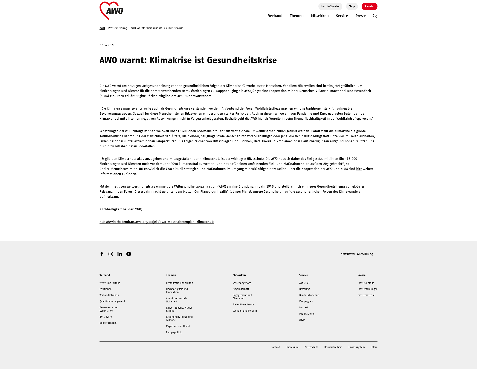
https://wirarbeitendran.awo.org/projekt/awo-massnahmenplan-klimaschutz (157, 222)
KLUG (104, 96)
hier (359, 169)
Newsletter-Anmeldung (357, 253)
